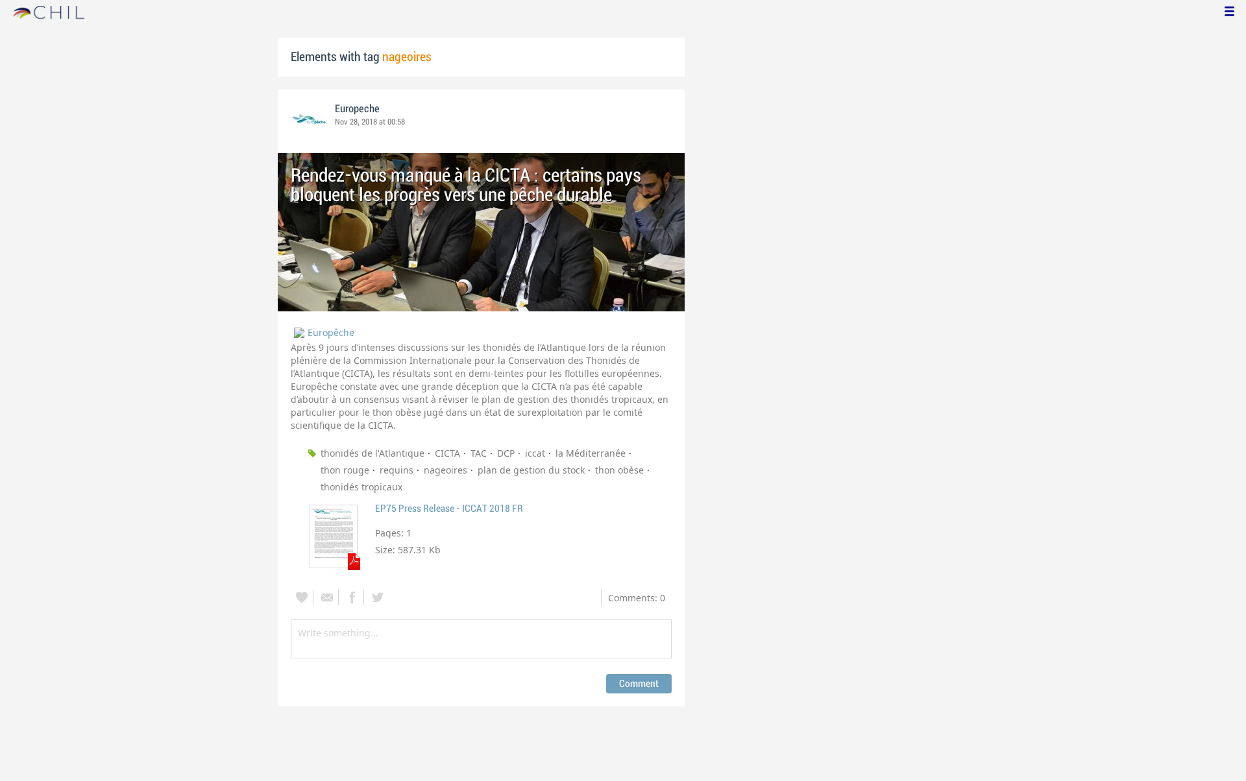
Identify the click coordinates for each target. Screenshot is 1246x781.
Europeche (357, 109)
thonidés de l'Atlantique (372, 453)
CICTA (447, 453)
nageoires (445, 470)
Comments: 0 (636, 598)
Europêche (331, 332)
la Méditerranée (591, 453)
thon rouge (345, 470)
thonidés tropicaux (361, 487)
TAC (478, 453)
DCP (506, 453)
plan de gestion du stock (531, 470)
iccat (535, 453)
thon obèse (619, 470)
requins (396, 470)
